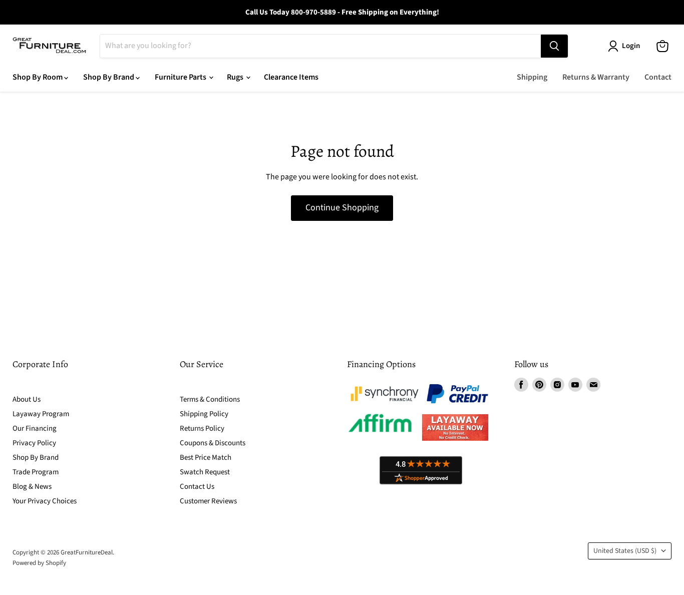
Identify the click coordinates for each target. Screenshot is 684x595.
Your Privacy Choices (45, 501)
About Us (27, 399)
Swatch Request (205, 472)
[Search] (554, 46)
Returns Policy (202, 428)
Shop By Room (38, 77)
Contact (657, 77)
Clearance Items (291, 77)
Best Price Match (205, 457)
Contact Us (197, 486)
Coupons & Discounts (212, 443)
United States (624, 551)
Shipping (532, 77)
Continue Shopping (342, 207)
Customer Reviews (208, 501)
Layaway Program (41, 414)
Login (631, 46)
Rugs (236, 77)
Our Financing (35, 428)
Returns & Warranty (595, 77)
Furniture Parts (181, 77)
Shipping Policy (204, 414)
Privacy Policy (34, 443)
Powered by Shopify (39, 562)
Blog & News (32, 486)
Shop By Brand (109, 77)
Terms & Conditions (210, 399)
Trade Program (36, 472)
